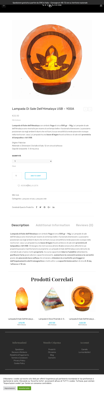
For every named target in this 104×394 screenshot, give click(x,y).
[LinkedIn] (53, 207)
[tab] (20, 225)
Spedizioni (19, 349)
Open (4, 5)
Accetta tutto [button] (24, 388)
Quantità (16, 156)
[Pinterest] (44, 207)
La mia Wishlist (85, 352)
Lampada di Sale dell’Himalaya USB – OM (86, 109)
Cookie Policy (19, 363)
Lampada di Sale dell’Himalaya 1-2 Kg (21, 319)
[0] (101, 5)
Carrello (84, 349)
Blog (52, 355)
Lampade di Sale (28, 199)
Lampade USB (41, 199)
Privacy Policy (19, 361)
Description (20, 225)
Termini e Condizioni (19, 358)
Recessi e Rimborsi (19, 352)
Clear (14, 166)
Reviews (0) (84, 225)
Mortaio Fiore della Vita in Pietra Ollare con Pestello (90, 109)
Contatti (52, 358)
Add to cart (36, 176)
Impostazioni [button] (10, 388)
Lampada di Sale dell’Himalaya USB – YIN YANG (82, 319)
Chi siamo (52, 352)
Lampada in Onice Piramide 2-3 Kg (52, 319)
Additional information (53, 225)
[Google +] (49, 207)
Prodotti (51, 349)
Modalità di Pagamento (19, 355)
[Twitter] (40, 207)
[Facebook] (36, 207)
